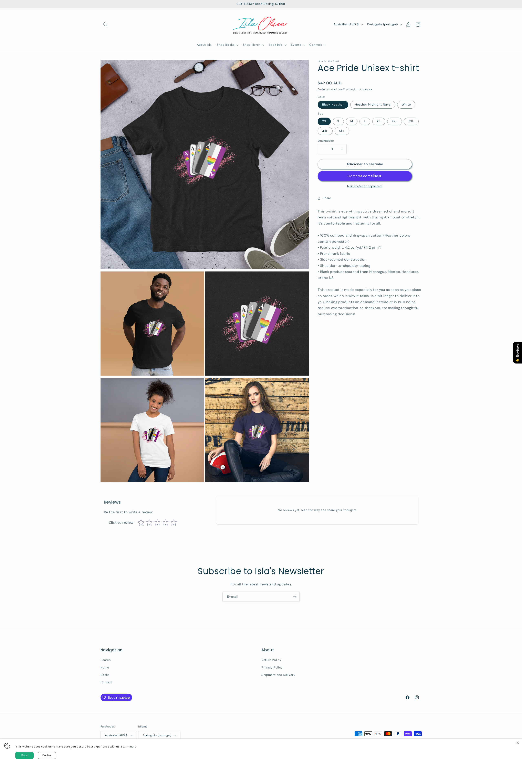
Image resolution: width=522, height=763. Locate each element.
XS (324, 121)
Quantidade (326, 140)
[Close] (518, 743)
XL (379, 121)
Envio (321, 89)
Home (105, 667)
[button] (105, 24)
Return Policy (271, 660)
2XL (394, 121)
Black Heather (333, 104)
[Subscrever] (294, 597)
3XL (411, 121)
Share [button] (327, 198)
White (406, 104)
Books (105, 675)
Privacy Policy (272, 667)
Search (106, 660)
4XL (325, 131)
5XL (342, 131)
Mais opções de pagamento (364, 186)
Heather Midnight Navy (373, 104)
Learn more (128, 746)
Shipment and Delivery (278, 675)
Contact (107, 682)
